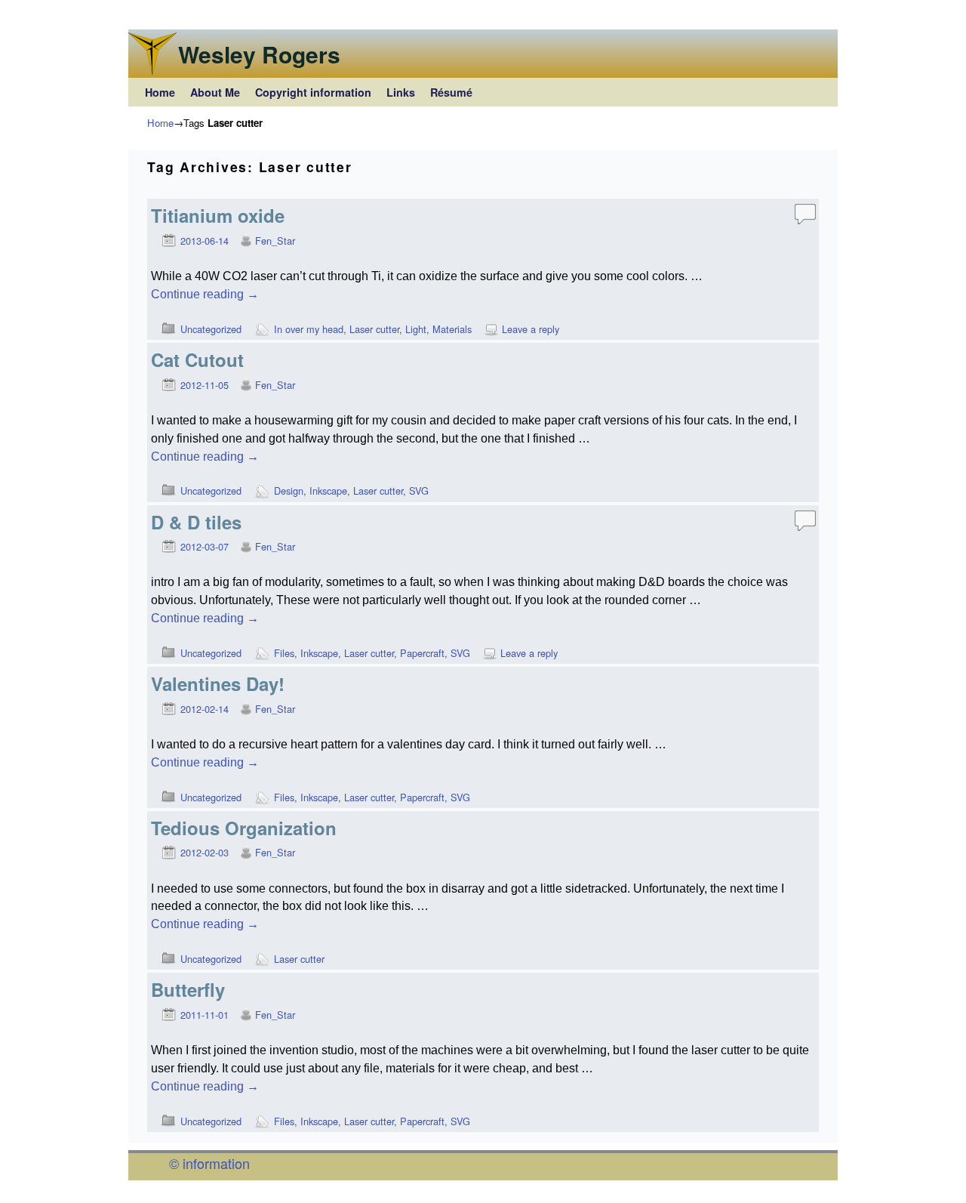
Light (415, 329)
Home (160, 92)
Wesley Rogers (259, 54)
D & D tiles (196, 522)
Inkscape (328, 490)
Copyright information (313, 92)
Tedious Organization (244, 828)
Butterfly (188, 989)
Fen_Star (275, 240)
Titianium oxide (218, 215)
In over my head (308, 329)
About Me (215, 92)
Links (400, 92)
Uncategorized (211, 329)
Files (284, 653)
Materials (452, 329)
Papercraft (422, 653)
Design (288, 490)
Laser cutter (374, 329)
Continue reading (205, 294)
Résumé (451, 92)
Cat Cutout (197, 359)
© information (209, 1163)
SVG (419, 490)
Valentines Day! (218, 683)
